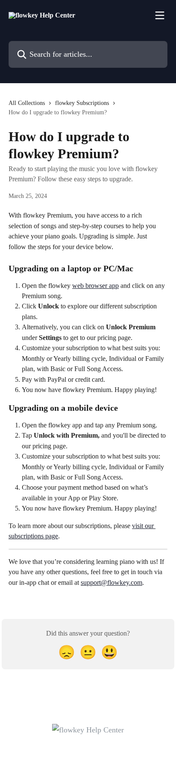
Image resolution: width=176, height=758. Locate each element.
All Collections (27, 103)
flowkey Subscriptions (82, 103)
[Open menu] (159, 15)
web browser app (95, 285)
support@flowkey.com (111, 582)
